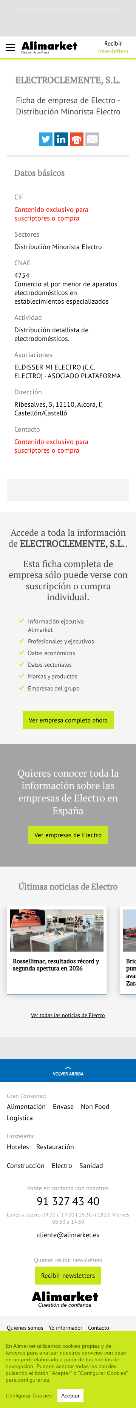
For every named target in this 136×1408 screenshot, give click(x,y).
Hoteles (18, 1146)
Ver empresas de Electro (68, 835)
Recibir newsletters (68, 1275)
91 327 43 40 (68, 1201)
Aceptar (70, 1396)
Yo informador (65, 1327)
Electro (62, 1165)
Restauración (55, 1146)
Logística (20, 1117)
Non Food (95, 1106)
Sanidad (91, 1165)
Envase (63, 1106)
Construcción (26, 1165)
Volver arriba (68, 1074)
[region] (68, 1369)
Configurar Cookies (29, 1396)
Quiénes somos (25, 1327)
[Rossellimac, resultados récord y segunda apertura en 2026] (57, 950)
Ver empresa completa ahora (68, 720)
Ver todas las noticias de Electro (68, 1015)
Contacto (98, 1327)
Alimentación (26, 1106)
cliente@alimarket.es (68, 1234)
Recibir (113, 47)
